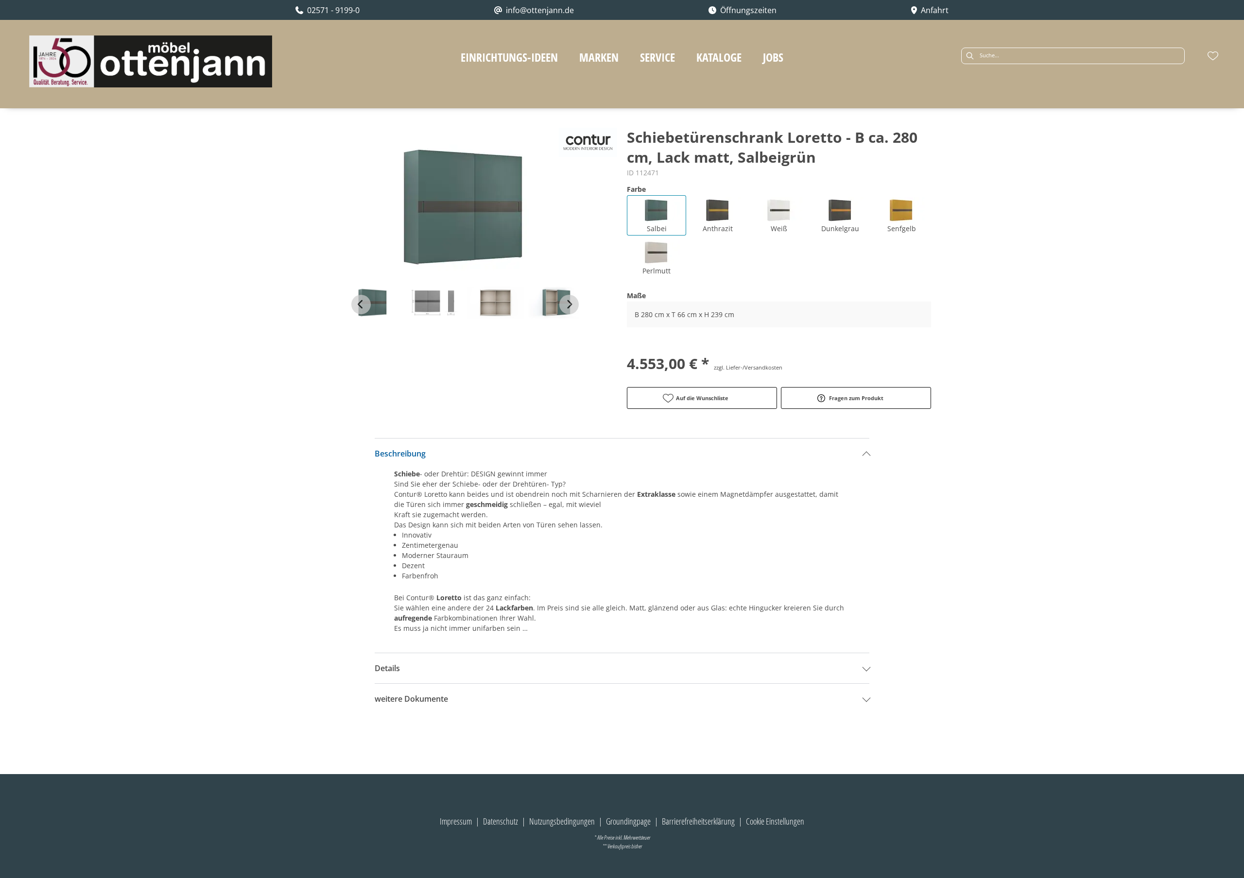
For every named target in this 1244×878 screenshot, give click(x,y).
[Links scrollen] (361, 304)
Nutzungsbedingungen (562, 821)
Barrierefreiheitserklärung (698, 821)
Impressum (456, 821)
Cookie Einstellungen (775, 821)
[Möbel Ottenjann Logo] (150, 61)
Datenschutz (500, 821)
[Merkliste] (1213, 56)
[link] (509, 57)
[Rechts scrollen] (569, 304)
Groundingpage (628, 821)
